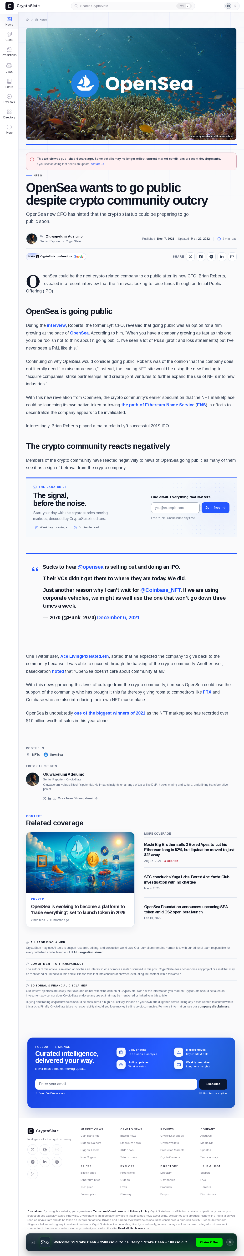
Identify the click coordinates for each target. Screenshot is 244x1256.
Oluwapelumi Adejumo (64, 236)
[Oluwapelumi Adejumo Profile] (31, 238)
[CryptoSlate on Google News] (45, 1149)
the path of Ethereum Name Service (157, 405)
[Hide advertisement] (230, 1242)
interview (56, 325)
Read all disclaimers (131, 1228)
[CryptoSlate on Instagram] (57, 1162)
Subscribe (213, 1083)
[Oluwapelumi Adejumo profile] (32, 779)
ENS (201, 405)
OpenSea (79, 333)
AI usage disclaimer (88, 952)
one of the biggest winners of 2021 (109, 713)
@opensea (90, 567)
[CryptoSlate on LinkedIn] (45, 1162)
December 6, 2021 (118, 617)
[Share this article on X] (190, 256)
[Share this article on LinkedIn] (222, 256)
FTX (207, 692)
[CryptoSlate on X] (32, 1149)
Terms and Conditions (108, 1211)
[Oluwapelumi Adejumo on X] (44, 798)
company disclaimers (213, 1006)
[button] (9, 129)
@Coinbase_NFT (160, 590)
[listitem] (33, 755)
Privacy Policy (139, 1211)
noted (58, 671)
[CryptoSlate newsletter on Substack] (57, 1149)
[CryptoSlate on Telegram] (32, 1162)
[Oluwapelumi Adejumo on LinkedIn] (49, 798)
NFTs (38, 175)
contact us (97, 164)
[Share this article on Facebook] (201, 256)
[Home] (27, 19)
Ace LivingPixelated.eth (84, 656)
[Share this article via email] (232, 256)
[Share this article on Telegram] (211, 256)
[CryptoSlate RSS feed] (32, 1174)
